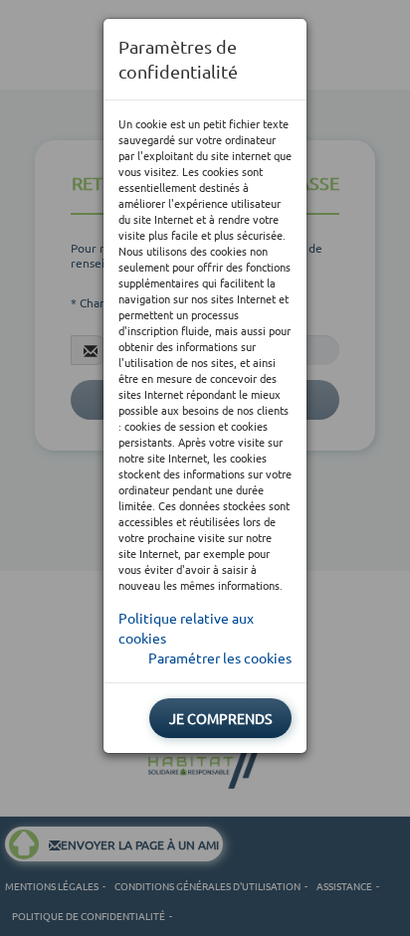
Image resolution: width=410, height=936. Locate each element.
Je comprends (220, 718)
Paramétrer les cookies (220, 657)
